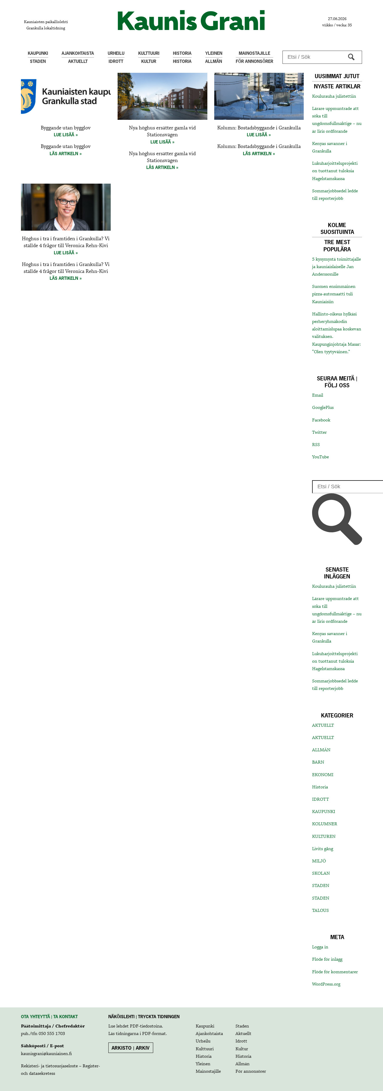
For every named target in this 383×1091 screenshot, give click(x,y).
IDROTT (320, 800)
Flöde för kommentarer (335, 972)
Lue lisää (64, 134)
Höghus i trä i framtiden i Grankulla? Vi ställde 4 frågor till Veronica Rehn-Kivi (66, 242)
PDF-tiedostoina (146, 1026)
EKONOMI (322, 775)
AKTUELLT (323, 726)
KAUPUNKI (323, 812)
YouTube (320, 457)
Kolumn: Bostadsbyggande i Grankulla (259, 128)
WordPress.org (326, 984)
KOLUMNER (324, 824)
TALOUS (320, 911)
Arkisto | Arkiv (131, 1048)
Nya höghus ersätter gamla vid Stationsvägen (162, 131)
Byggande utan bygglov (66, 128)
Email (317, 395)
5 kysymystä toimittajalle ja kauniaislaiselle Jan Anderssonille (336, 266)
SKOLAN (321, 874)
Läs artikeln (64, 153)
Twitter (319, 433)
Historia (320, 787)
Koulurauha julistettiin (334, 96)
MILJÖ (319, 861)
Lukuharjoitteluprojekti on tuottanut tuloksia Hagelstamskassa (335, 171)
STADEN (320, 886)
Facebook (321, 420)
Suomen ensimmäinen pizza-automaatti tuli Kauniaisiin (333, 294)
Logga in (320, 947)
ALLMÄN (321, 750)
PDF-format (154, 1034)
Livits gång (322, 849)
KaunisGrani (191, 20)
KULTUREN (323, 837)
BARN (318, 762)
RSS (316, 445)
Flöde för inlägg (327, 959)
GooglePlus (323, 408)
